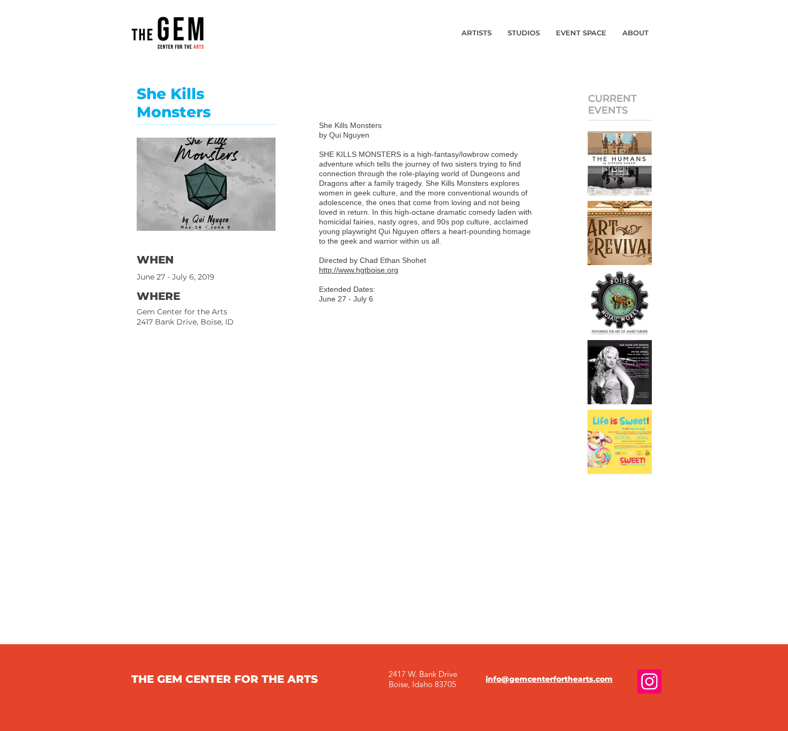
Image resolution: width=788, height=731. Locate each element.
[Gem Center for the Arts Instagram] (649, 681)
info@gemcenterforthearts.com (549, 679)
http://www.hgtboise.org (358, 270)
